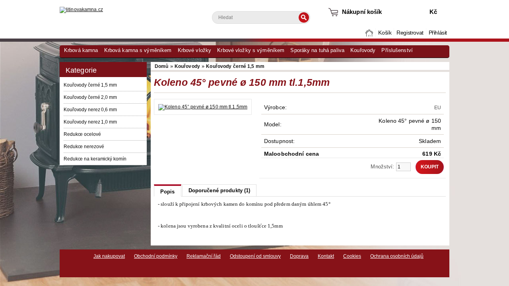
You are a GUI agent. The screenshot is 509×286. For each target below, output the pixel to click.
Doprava (299, 256)
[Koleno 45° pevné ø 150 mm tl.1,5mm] (202, 107)
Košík (384, 33)
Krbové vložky (195, 50)
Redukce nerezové (84, 146)
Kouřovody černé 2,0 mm (90, 97)
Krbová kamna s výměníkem (138, 50)
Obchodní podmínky (155, 256)
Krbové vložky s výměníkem (250, 50)
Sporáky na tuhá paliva (317, 50)
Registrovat (409, 33)
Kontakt (326, 256)
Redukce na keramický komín (95, 159)
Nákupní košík (362, 11)
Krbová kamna (81, 50)
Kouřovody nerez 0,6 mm (90, 109)
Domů (370, 32)
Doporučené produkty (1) (219, 190)
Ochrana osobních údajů (397, 256)
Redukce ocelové (82, 134)
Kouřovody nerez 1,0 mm (90, 122)
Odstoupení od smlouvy (255, 256)
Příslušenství (397, 50)
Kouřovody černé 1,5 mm (90, 85)
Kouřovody (362, 50)
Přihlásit (438, 33)
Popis (167, 192)
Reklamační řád (204, 256)
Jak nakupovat (109, 256)
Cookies (352, 256)
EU (437, 107)
